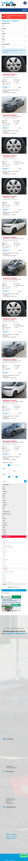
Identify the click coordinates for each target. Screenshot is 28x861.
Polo (3, 561)
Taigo (4, 573)
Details (19, 87)
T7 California (5, 566)
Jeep (4, 507)
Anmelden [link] (15, 590)
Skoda (4, 529)
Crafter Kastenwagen (7, 545)
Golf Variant (5, 550)
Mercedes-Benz (7, 514)
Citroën (5, 491)
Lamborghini (6, 511)
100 (16, 465)
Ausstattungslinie (6, 44)
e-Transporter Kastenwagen (8, 547)
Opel (4, 520)
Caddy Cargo (5, 540)
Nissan (4, 518)
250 (19, 465)
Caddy (4, 538)
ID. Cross (4, 552)
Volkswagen (6, 536)
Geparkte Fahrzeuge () (14, 587)
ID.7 (3, 557)
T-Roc (4, 564)
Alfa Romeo (6, 484)
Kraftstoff (4, 28)
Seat (4, 527)
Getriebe (4, 33)
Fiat (4, 498)
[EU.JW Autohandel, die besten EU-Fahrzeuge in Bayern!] (9, 4)
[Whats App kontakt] (24, 855)
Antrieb (3, 39)
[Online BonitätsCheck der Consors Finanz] (11, 603)
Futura (4, 502)
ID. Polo (4, 554)
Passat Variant (5, 559)
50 (13, 465)
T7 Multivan (5, 568)
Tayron (4, 575)
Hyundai (5, 504)
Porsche (5, 525)
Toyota (5, 534)
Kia (3, 509)
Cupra (4, 493)
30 (18, 476)
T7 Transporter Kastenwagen (8, 571)
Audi (4, 486)
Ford (4, 500)
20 (11, 465)
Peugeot (5, 523)
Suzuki (4, 532)
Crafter (4, 543)
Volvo (4, 584)
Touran (4, 580)
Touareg (4, 578)
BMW (4, 489)
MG (3, 516)
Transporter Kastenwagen (8, 582)
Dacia (4, 495)
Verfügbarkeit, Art (6, 23)
